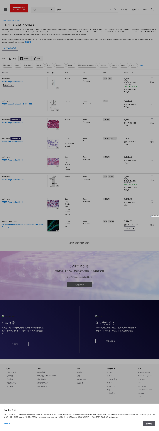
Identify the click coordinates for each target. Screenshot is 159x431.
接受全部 (149, 424)
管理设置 (7, 423)
